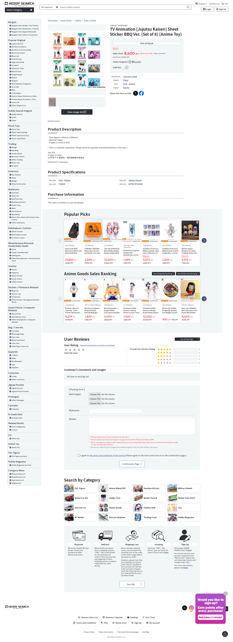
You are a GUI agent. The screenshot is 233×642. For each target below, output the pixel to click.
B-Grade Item (17, 418)
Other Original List (19, 105)
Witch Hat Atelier (18, 53)
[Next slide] (204, 240)
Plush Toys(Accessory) (20, 135)
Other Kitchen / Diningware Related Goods (25, 301)
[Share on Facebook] (141, 93)
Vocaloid (15, 65)
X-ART (14, 117)
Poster (14, 269)
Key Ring (15, 150)
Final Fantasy (17, 59)
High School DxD (18, 62)
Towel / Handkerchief (20, 252)
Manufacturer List (18, 477)
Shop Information (106, 632)
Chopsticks (16, 297)
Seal (125, 83)
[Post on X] (135, 93)
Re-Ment (15, 166)
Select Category (14, 9)
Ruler (14, 208)
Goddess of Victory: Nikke (21, 50)
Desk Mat (15, 193)
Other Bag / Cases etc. (20, 346)
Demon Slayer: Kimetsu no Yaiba (24, 96)
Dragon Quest (17, 74)
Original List (16, 483)
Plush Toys (16, 129)
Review (72, 418)
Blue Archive (16, 71)
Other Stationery (18, 222)
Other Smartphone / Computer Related (23, 320)
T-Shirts (15, 355)
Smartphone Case (19, 317)
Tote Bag (15, 331)
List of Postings (186, 339)
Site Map (145, 632)
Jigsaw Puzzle (17, 388)
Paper (126, 80)
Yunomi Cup (16, 294)
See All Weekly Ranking (163, 273)
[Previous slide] (60, 240)
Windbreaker (17, 361)
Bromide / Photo (18, 156)
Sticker (132, 83)
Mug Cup (15, 291)
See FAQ (131, 584)
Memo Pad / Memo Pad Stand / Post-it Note (26, 218)
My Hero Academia (19, 47)
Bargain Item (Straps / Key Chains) (25, 25)
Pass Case (15, 337)
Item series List (18, 480)
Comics (14, 430)
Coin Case (15, 343)
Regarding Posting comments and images (97, 345)
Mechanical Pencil (19, 202)
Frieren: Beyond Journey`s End (24, 99)
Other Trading (17, 160)
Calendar (15, 409)
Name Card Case (18, 340)
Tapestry (15, 272)
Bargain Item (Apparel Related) (24, 32)
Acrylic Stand (17, 153)
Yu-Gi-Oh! (15, 87)
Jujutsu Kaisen (17, 44)
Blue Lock (15, 56)
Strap (14, 178)
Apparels (15, 367)
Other (14, 120)
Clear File (15, 196)
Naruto (14, 77)
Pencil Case (16, 205)
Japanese (64, 162)
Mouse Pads (16, 314)
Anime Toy (16, 447)
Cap (13, 364)
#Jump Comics (54, 121)
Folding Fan (16, 255)
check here (99, 563)
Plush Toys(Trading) (19, 132)
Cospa (14, 376)
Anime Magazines (18, 426)
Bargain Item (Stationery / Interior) (25, 28)
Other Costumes (18, 379)
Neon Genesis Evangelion (21, 84)
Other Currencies (159, 53)
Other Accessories (19, 184)
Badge (14, 147)
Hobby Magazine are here (21, 465)
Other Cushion (17, 231)
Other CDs (16, 438)
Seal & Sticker (17, 276)
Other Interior (17, 282)
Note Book (16, 214)
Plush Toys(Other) (19, 138)
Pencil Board (16, 211)
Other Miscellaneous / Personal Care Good (26, 259)
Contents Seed (130, 76)
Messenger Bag (18, 334)
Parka (14, 358)
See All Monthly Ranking (187, 273)
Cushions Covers (18, 237)
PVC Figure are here (19, 456)
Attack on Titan (18, 68)
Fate (13, 90)
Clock (14, 249)
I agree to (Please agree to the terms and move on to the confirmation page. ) (133, 455)
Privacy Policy (89, 632)
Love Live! (15, 102)
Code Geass (16, 93)
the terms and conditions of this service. (107, 455)
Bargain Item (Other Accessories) (24, 35)
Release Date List (18, 474)
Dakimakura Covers (19, 234)
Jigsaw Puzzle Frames (20, 391)
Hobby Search (17, 114)
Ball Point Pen (17, 199)
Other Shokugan (18, 400)
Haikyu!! (15, 81)
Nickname (74, 410)
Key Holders (16, 175)
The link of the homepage (127, 632)
